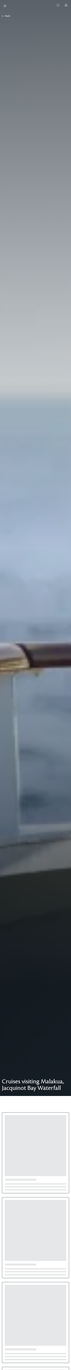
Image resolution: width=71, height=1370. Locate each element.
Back (7, 16)
